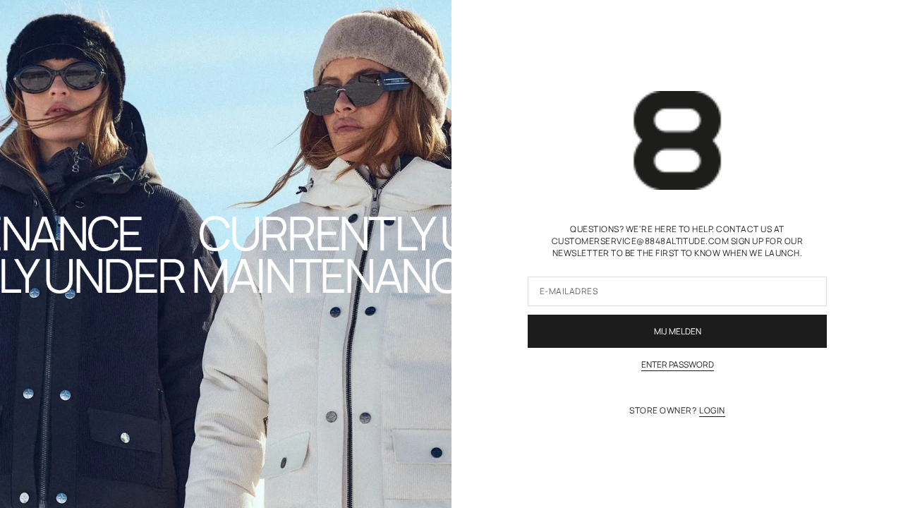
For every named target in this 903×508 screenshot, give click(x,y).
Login (712, 410)
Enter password (677, 364)
